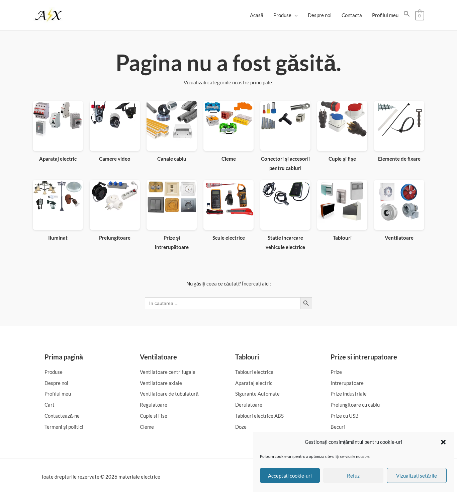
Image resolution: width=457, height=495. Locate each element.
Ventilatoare (158, 357)
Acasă (256, 15)
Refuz (353, 476)
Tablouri (247, 357)
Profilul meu (385, 15)
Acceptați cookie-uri (290, 476)
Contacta (352, 15)
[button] (443, 442)
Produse (282, 15)
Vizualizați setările (416, 476)
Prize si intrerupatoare (364, 357)
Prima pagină (63, 357)
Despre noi (320, 15)
